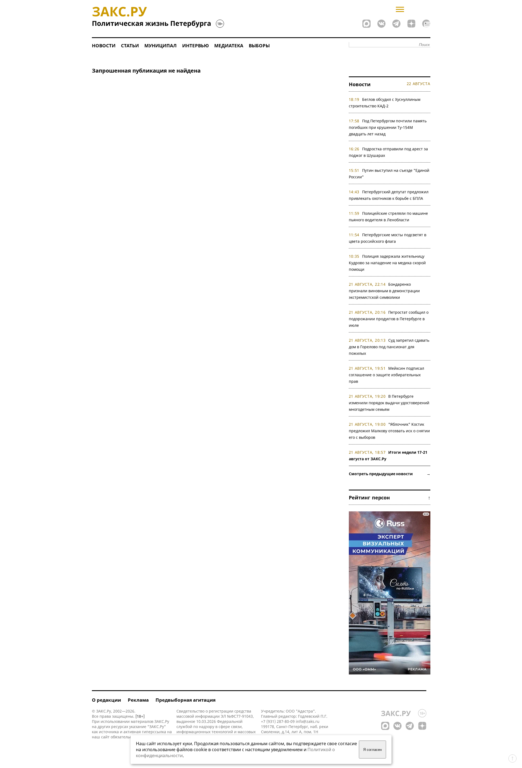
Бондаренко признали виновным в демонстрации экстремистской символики (384, 291)
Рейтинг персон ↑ (389, 497)
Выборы (259, 45)
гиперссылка (154, 731)
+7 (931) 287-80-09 (278, 721)
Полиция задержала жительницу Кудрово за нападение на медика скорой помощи (387, 263)
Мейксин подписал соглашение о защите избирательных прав (386, 375)
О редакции (106, 700)
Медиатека (228, 45)
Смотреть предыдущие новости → (389, 473)
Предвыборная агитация (186, 700)
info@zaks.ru (307, 721)
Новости (104, 45)
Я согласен (372, 750)
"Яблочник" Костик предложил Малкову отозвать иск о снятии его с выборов (389, 431)
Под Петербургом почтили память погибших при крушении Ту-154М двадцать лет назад (388, 127)
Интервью (195, 45)
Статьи (130, 45)
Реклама (138, 700)
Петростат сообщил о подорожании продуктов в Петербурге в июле (389, 319)
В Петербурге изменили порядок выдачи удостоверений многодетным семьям (389, 403)
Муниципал (160, 45)
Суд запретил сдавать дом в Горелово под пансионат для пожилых (389, 347)
